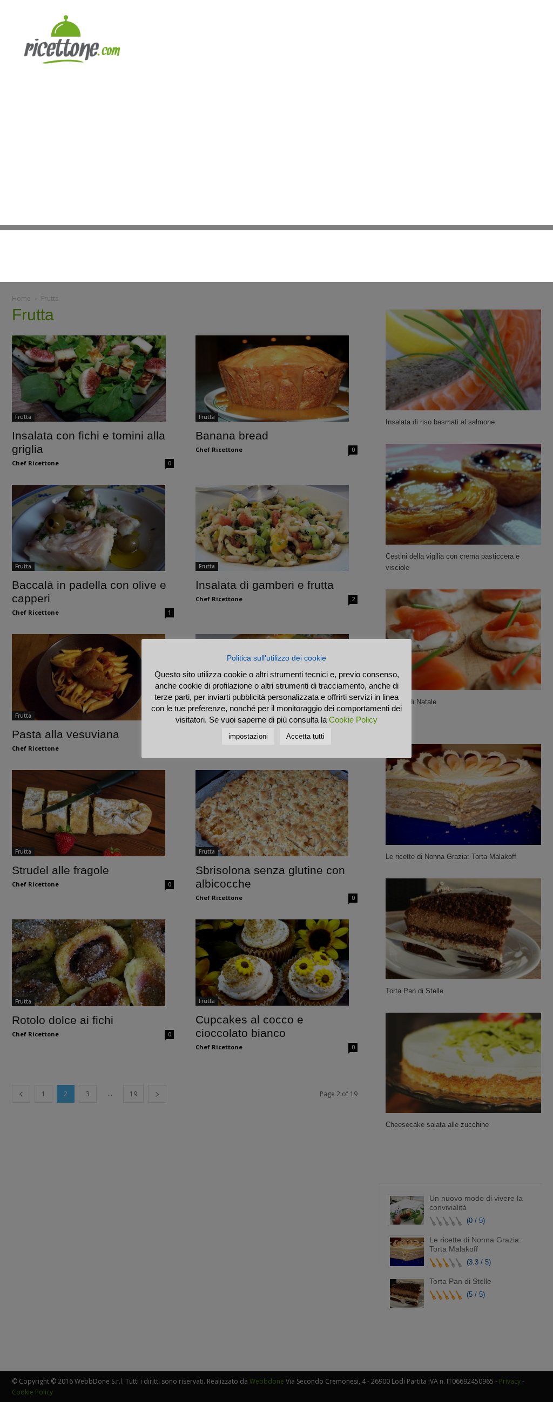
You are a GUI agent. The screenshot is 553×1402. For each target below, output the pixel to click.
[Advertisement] (276, 149)
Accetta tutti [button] (305, 736)
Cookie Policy (353, 719)
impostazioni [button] (248, 736)
